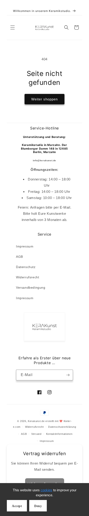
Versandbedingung (30, 287)
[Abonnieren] (68, 375)
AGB (19, 256)
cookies (46, 490)
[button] (13, 27)
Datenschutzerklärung (62, 426)
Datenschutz (26, 267)
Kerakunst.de (36, 421)
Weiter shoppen (44, 99)
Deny (38, 506)
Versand (36, 434)
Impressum (24, 246)
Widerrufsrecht (27, 277)
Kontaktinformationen (59, 434)
